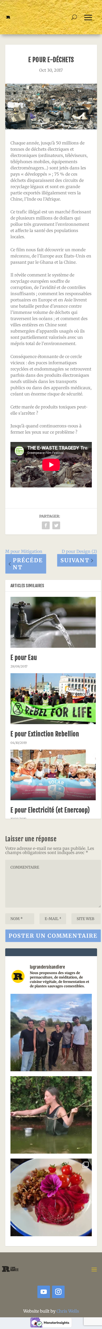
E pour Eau (23, 658)
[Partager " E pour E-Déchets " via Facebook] (46, 525)
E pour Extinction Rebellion (44, 734)
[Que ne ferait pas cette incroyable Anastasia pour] (51, 1116)
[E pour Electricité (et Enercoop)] (53, 775)
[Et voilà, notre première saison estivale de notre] (51, 1199)
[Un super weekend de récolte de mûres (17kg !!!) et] (51, 1034)
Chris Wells (67, 1311)
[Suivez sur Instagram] (58, 1292)
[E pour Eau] (53, 622)
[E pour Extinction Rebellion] (53, 698)
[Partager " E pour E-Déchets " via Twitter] (56, 525)
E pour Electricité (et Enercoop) (50, 810)
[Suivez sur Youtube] (43, 1292)
